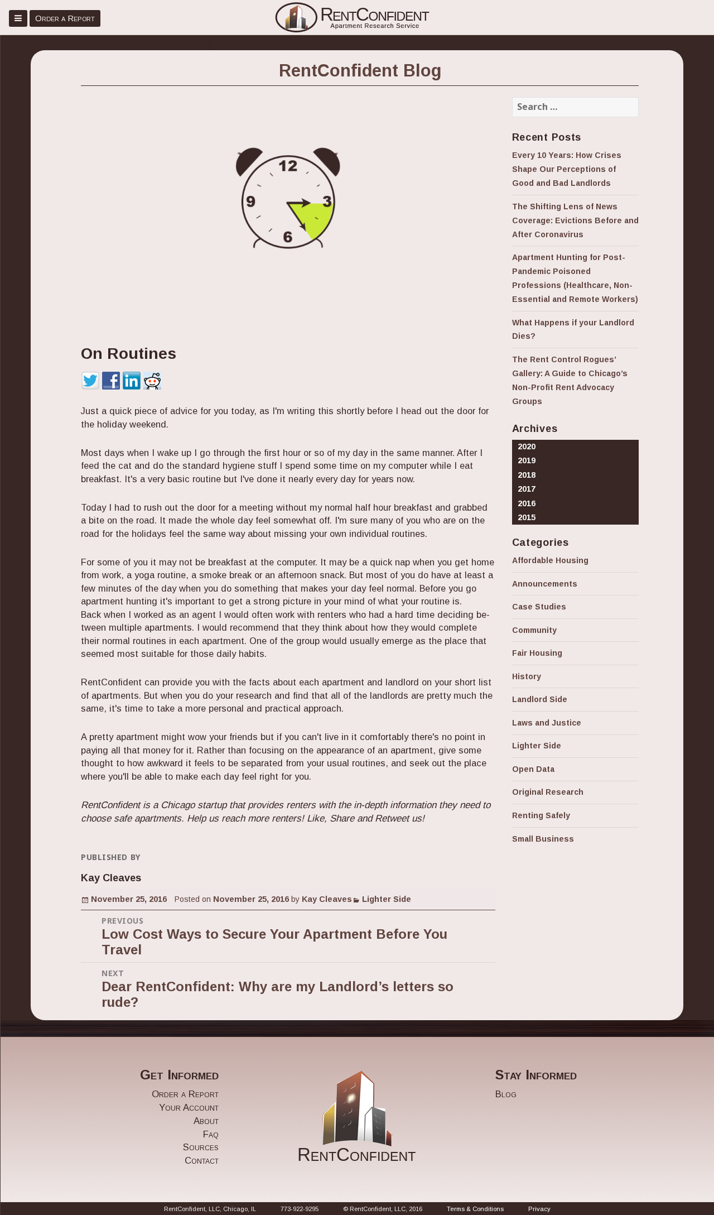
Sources (201, 1147)
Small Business (543, 838)
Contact (202, 1160)
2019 (527, 460)
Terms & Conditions (475, 1209)
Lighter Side (386, 899)
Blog (506, 1094)
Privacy (539, 1209)
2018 (527, 474)
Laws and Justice (546, 722)
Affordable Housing (550, 560)
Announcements (544, 583)
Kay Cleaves (327, 899)
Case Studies (539, 606)
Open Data (533, 769)
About (206, 1121)
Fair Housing (537, 653)
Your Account (189, 1107)
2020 (527, 446)
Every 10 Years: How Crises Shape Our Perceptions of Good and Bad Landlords (566, 169)
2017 (527, 488)
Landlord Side (539, 699)
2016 (527, 503)
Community (534, 630)
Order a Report (65, 18)
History (526, 676)
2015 (527, 517)
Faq (211, 1134)
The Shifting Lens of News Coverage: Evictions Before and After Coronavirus (575, 220)
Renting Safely (541, 815)
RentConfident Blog (360, 70)
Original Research (547, 791)
